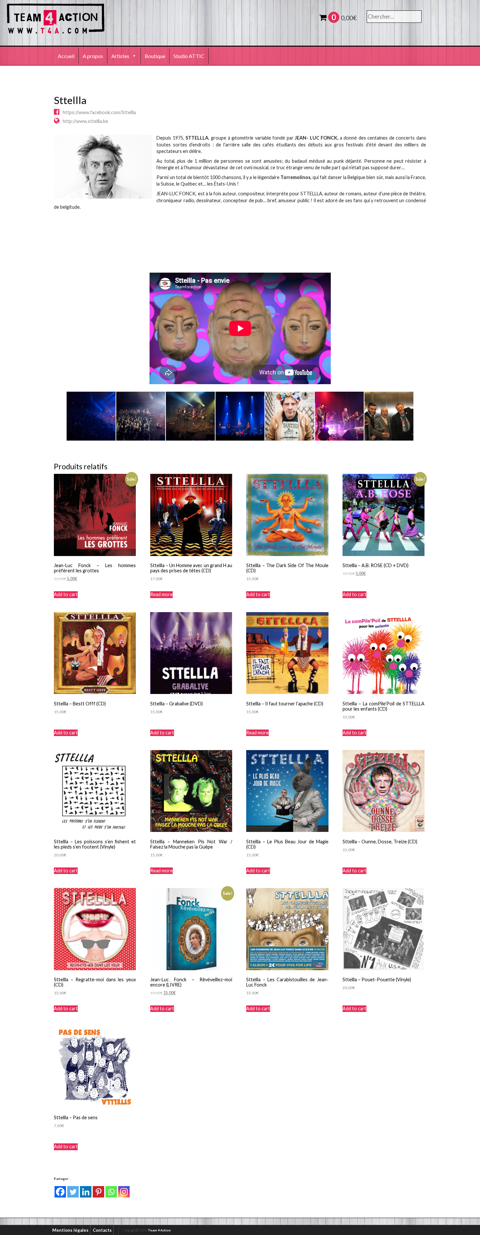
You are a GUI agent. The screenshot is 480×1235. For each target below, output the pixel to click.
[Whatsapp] (111, 1191)
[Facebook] (60, 1191)
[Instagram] (124, 1191)
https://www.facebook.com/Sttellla (99, 112)
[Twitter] (73, 1191)
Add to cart (66, 594)
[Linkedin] (85, 1191)
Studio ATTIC (188, 56)
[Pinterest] (98, 1191)
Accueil (66, 56)
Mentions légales (70, 1230)
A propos (93, 56)
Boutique (155, 56)
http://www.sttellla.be (85, 121)
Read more (161, 594)
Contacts (102, 1230)
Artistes (120, 56)
